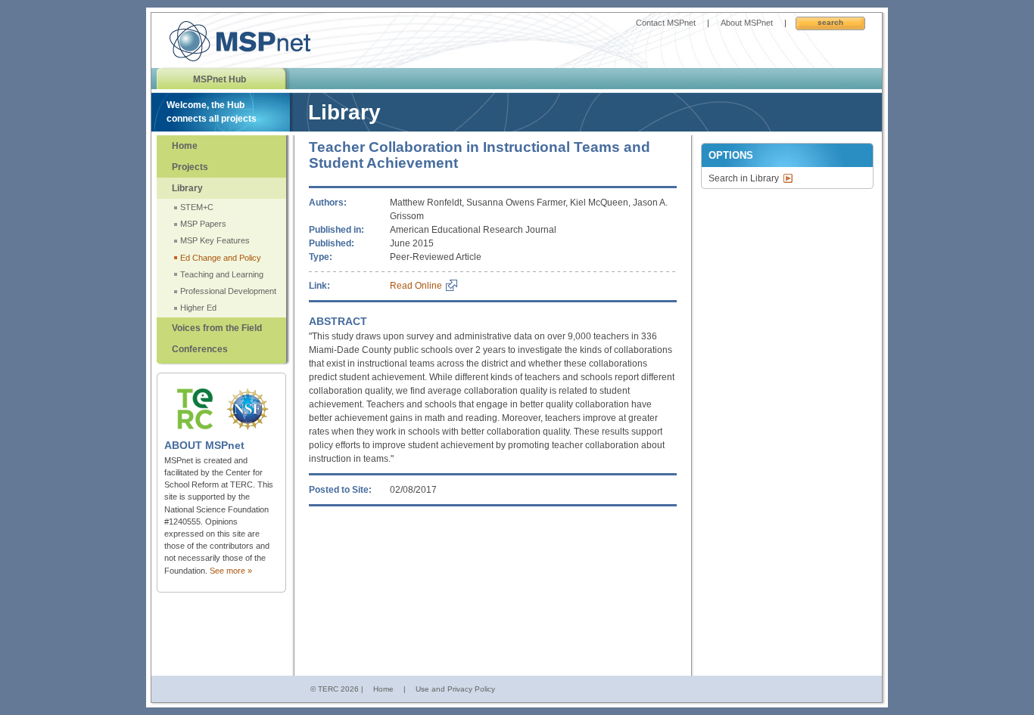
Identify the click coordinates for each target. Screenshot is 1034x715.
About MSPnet (747, 22)
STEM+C (196, 207)
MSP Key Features (215, 240)
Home (185, 146)
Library (187, 188)
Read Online (416, 285)
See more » (231, 570)
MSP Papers (203, 223)
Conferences (200, 349)
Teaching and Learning (221, 274)
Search (830, 22)
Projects (190, 167)
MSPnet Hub (219, 79)
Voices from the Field (217, 328)
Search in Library (744, 178)
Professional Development (228, 291)
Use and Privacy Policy (455, 689)
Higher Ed (198, 307)
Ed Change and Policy (220, 257)
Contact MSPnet (666, 22)
